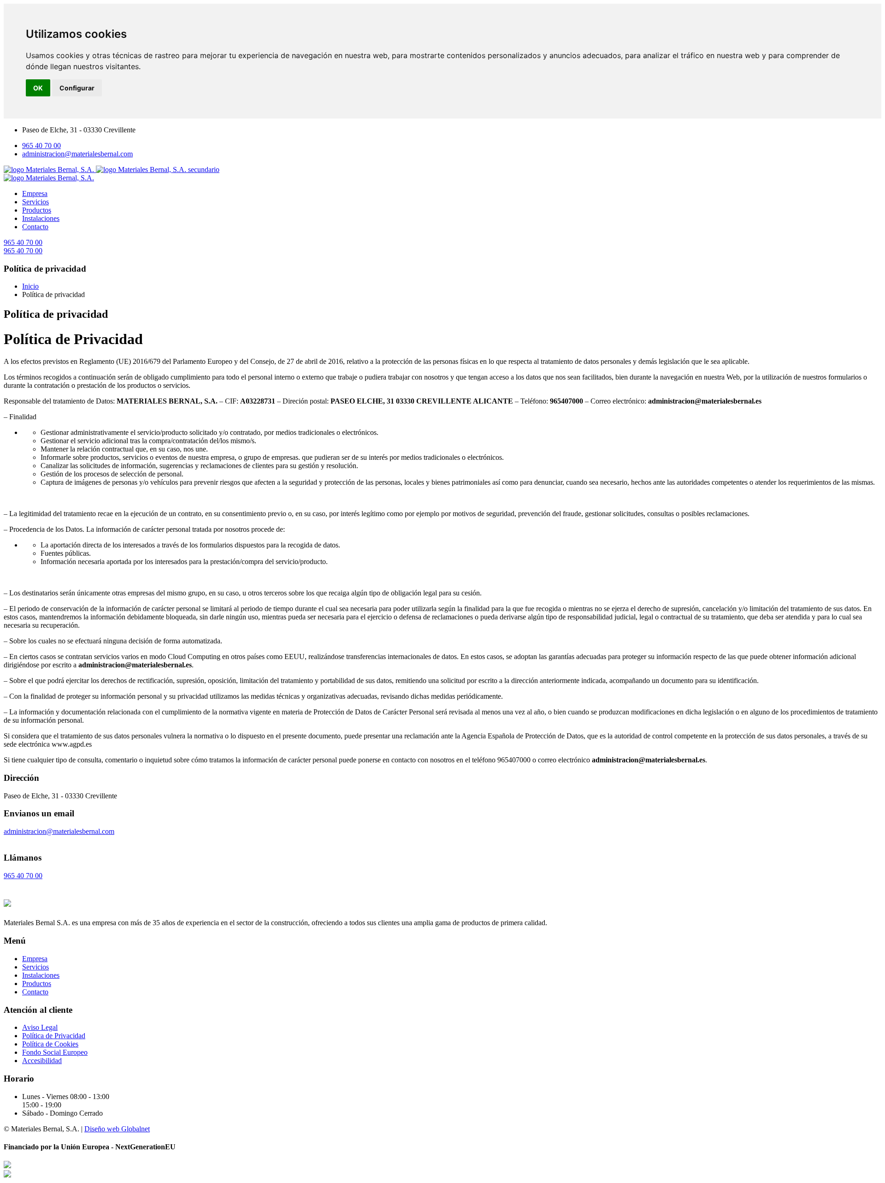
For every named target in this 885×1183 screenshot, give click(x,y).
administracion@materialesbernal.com (77, 154)
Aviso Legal (40, 1027)
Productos (36, 210)
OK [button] (38, 88)
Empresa (34, 193)
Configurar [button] (76, 88)
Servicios (35, 202)
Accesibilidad (42, 1060)
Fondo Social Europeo (55, 1052)
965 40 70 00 (41, 145)
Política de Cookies (50, 1044)
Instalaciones (40, 218)
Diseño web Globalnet (117, 1129)
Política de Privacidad (53, 1036)
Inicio (30, 286)
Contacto (35, 227)
